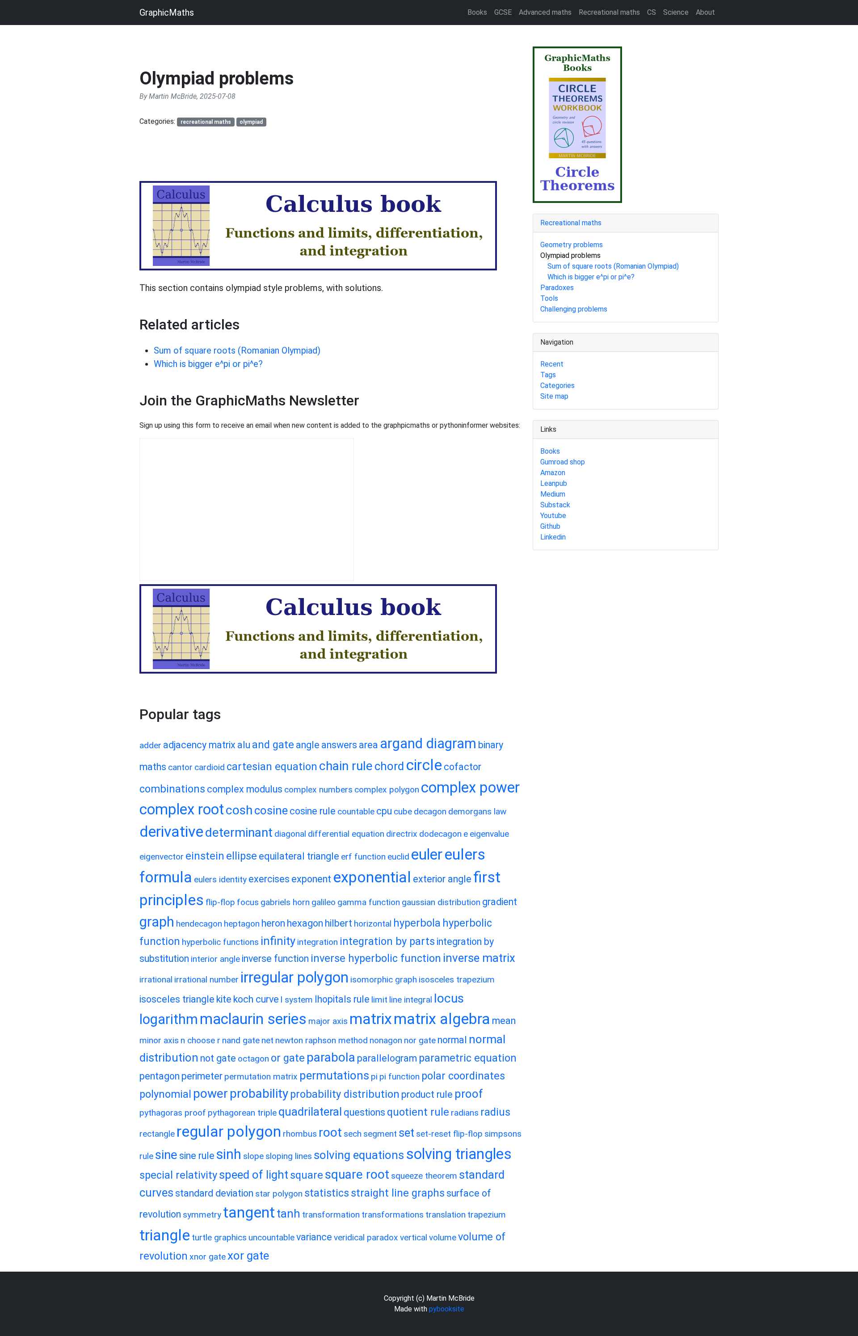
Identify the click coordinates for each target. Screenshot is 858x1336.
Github (550, 526)
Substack (555, 505)
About (705, 12)
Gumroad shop (562, 462)
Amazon (552, 472)
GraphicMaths (166, 12)
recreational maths (206, 122)
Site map (554, 396)
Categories (557, 385)
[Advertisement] (302, 158)
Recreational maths (609, 12)
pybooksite (446, 1309)
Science (676, 12)
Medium (552, 494)
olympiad (251, 122)
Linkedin (553, 537)
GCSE (503, 12)
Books (477, 12)
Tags (548, 375)
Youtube (553, 515)
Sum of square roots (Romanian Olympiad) (237, 350)
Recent (552, 364)
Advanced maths (545, 12)
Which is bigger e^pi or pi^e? (208, 363)
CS (651, 12)
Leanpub (553, 483)
